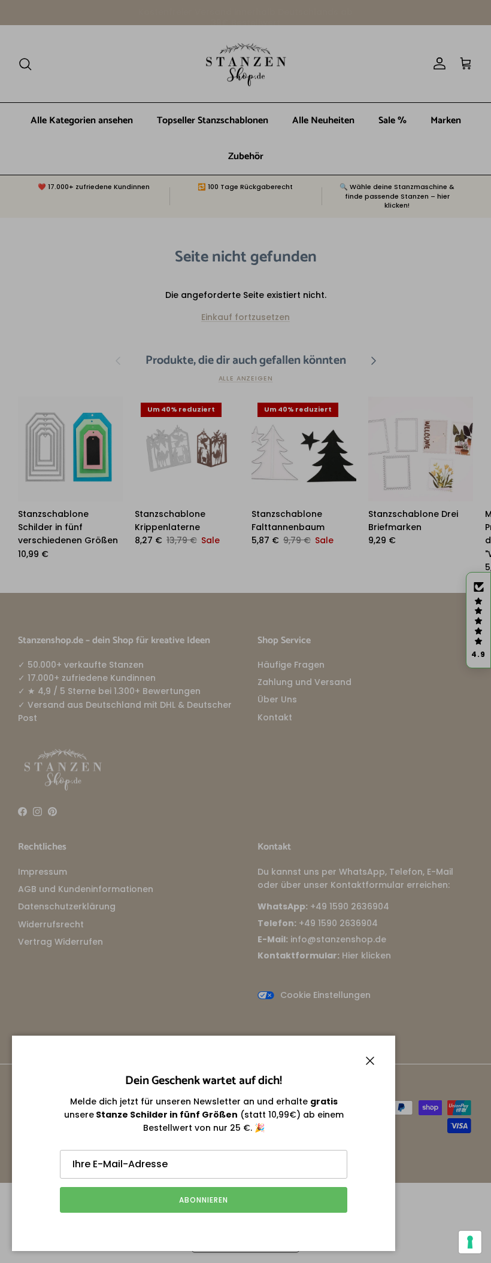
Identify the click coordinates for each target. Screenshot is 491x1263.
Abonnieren (203, 1200)
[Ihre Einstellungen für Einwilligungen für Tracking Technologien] (470, 1242)
